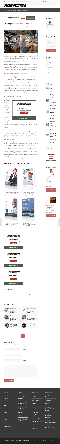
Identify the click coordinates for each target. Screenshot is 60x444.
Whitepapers (35, 428)
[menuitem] (15, 442)
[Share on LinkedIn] (29, 294)
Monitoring (48, 66)
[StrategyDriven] (15, 5)
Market (47, 64)
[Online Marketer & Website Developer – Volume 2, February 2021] (12, 209)
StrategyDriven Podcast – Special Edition (49, 408)
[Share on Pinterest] (24, 294)
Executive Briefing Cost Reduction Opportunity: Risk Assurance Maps (29, 224)
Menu (8, 4)
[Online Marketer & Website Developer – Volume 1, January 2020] (12, 179)
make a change (19, 151)
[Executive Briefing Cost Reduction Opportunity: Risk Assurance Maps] (29, 209)
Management (49, 67)
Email (24, 355)
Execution (48, 62)
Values (47, 69)
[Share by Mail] (35, 294)
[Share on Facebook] (7, 294)
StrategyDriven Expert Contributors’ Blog (16, 10)
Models (33, 425)
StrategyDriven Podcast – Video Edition (49, 402)
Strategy (48, 60)
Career (47, 74)
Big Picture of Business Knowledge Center (23, 414)
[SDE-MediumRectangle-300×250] (24, 119)
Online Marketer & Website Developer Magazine (36, 402)
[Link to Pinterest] (55, 1)
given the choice (8, 93)
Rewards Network (15, 130)
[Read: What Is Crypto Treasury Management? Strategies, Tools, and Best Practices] (47, 124)
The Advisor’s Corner (36, 432)
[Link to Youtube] (45, 1)
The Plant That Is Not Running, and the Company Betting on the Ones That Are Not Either (53, 138)
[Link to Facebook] (50, 1)
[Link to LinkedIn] (43, 1)
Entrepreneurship (50, 76)
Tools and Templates (36, 421)
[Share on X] (12, 294)
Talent (47, 72)
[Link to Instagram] (52, 1)
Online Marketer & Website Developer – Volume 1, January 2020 (11, 194)
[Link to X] (48, 1)
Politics (47, 71)
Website (24, 360)
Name (24, 349)
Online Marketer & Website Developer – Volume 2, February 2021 (11, 224)
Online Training (35, 418)
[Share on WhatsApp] (18, 294)
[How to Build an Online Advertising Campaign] (59, 222)
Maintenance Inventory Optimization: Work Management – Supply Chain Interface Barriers (29, 194)
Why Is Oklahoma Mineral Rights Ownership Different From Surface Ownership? (53, 104)
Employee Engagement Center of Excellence (23, 396)
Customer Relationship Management (18, 26)
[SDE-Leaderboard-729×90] (21, 19)
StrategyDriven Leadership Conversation (48, 415)
